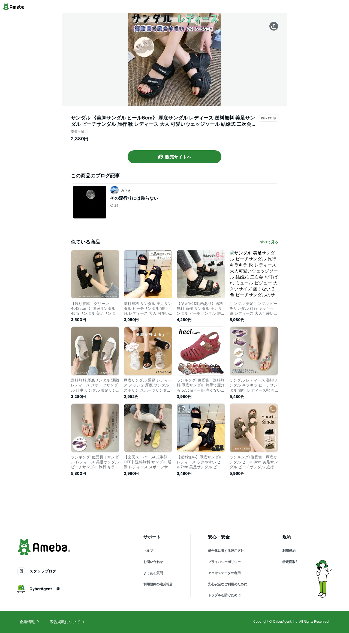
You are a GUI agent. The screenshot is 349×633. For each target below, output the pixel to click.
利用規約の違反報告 (158, 584)
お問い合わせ (153, 562)
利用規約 (289, 550)
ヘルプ (148, 550)
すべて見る (269, 242)
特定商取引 (290, 562)
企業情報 (27, 621)
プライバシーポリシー (224, 562)
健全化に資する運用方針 (226, 550)
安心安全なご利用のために (227, 584)
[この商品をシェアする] (273, 26)
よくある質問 (153, 573)
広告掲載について (65, 621)
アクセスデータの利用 (224, 573)
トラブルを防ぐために (224, 595)
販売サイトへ (178, 157)
